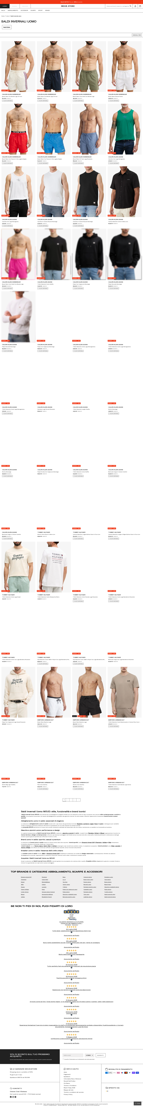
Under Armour (25, 891)
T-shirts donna (108, 891)
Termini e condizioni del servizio (74, 1092)
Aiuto (65, 1072)
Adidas (104, 842)
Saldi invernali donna (110, 896)
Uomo (5, 6)
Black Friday (107, 884)
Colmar (96, 833)
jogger (92, 823)
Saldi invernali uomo (109, 894)
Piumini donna (87, 882)
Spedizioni (67, 1076)
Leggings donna (88, 896)
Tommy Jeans (38, 846)
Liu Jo (64, 879)
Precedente (68, 925)
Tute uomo (86, 894)
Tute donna (107, 879)
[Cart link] (140, 6)
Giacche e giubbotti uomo (70, 894)
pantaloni (86, 823)
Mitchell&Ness (46, 882)
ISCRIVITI (100, 1055)
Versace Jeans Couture (48, 891)
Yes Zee (65, 882)
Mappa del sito (68, 1090)
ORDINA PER (137, 35)
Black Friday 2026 (69, 1087)
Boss (112, 846)
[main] (71, 530)
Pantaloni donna (88, 891)
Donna (14, 6)
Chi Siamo (67, 1083)
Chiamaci (13, 1091)
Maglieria (80, 823)
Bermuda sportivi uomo (69, 896)
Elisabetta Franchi (47, 896)
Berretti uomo (87, 884)
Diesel (22, 882)
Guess (23, 887)
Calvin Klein (47, 846)
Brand (47, 10)
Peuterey (91, 833)
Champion (98, 842)
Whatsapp (23, 1091)
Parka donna (107, 889)
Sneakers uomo (108, 877)
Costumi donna (88, 877)
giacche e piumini (68, 833)
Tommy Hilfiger (25, 847)
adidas (23, 896)
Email (18, 1091)
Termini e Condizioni (70, 1085)
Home (2, 16)
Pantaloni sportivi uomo (90, 887)
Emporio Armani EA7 (88, 842)
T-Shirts (65, 887)
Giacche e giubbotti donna (111, 887)
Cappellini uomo (88, 889)
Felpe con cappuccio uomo (70, 889)
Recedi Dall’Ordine (69, 1081)
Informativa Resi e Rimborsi (72, 1079)
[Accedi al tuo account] (135, 6)
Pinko (43, 889)
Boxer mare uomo (88, 879)
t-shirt (101, 823)
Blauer (102, 833)
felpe (96, 823)
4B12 (43, 853)
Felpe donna (66, 891)
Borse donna (107, 882)
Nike (109, 842)
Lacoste (117, 846)
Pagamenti (67, 1074)
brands (25, 6)
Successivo (75, 925)
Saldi (3, 10)
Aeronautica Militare (47, 894)
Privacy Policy (68, 1094)
